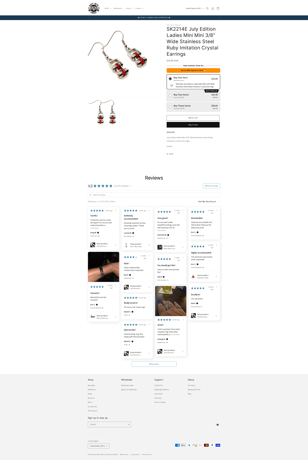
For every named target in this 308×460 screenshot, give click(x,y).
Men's (90, 402)
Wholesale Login (127, 385)
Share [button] (171, 154)
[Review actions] (116, 210)
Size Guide (158, 394)
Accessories (92, 406)
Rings (90, 394)
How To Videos (160, 402)
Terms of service (146, 454)
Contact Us (158, 385)
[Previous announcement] (88, 17)
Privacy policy (135, 454)
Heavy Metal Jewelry (99, 454)
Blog (189, 394)
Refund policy (124, 454)
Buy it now (193, 125)
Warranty (157, 398)
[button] (107, 8)
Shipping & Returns (161, 389)
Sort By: (201, 201)
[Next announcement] (219, 17)
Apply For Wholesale (129, 389)
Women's (91, 398)
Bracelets (91, 385)
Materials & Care (194, 389)
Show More (94, 228)
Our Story (191, 385)
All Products (92, 411)
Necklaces (92, 389)
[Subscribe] (128, 424)
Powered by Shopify (112, 454)
